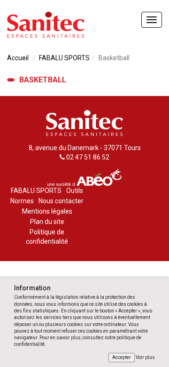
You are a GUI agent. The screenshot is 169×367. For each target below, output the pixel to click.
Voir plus (145, 357)
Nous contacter (61, 201)
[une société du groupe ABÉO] (84, 176)
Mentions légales (47, 211)
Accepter (121, 357)
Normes (22, 201)
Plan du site (47, 221)
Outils (74, 190)
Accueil (18, 58)
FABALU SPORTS (64, 58)
